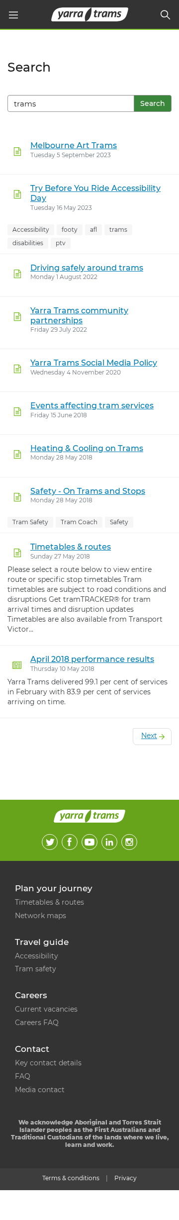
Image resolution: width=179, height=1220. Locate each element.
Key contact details (48, 1062)
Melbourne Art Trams (73, 145)
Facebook (70, 842)
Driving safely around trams (86, 268)
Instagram (129, 842)
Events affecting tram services (92, 405)
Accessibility (30, 229)
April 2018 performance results (92, 659)
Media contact (40, 1089)
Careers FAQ (37, 1022)
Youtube (89, 842)
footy (70, 229)
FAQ (22, 1076)
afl (93, 229)
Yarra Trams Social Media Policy (93, 363)
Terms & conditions (70, 1178)
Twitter (50, 842)
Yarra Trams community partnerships (79, 315)
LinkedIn (109, 842)
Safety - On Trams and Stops (87, 491)
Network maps (40, 915)
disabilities (27, 243)
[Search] (165, 14)
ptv (61, 243)
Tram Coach (79, 522)
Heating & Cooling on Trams (86, 448)
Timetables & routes (70, 547)
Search (152, 103)
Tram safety (35, 968)
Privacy (125, 1178)
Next (149, 735)
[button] (13, 14)
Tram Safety (30, 522)
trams (118, 229)
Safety (119, 522)
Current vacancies (46, 1009)
